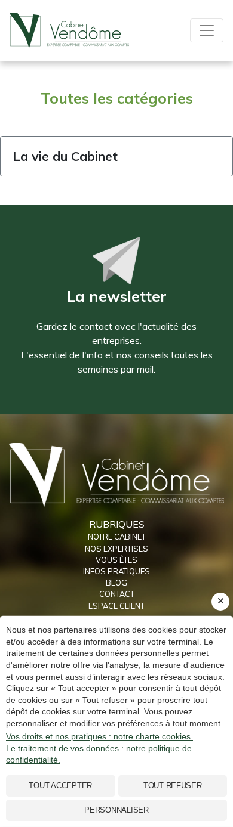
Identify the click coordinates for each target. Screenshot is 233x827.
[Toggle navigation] (206, 30)
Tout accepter (60, 785)
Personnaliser (116, 810)
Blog (116, 582)
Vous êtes (116, 560)
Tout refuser (172, 785)
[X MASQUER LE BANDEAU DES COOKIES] (220, 601)
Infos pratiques (116, 571)
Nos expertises (116, 548)
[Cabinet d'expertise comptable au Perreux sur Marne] (116, 474)
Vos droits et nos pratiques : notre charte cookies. (99, 736)
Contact (116, 594)
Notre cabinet (117, 536)
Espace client (116, 606)
